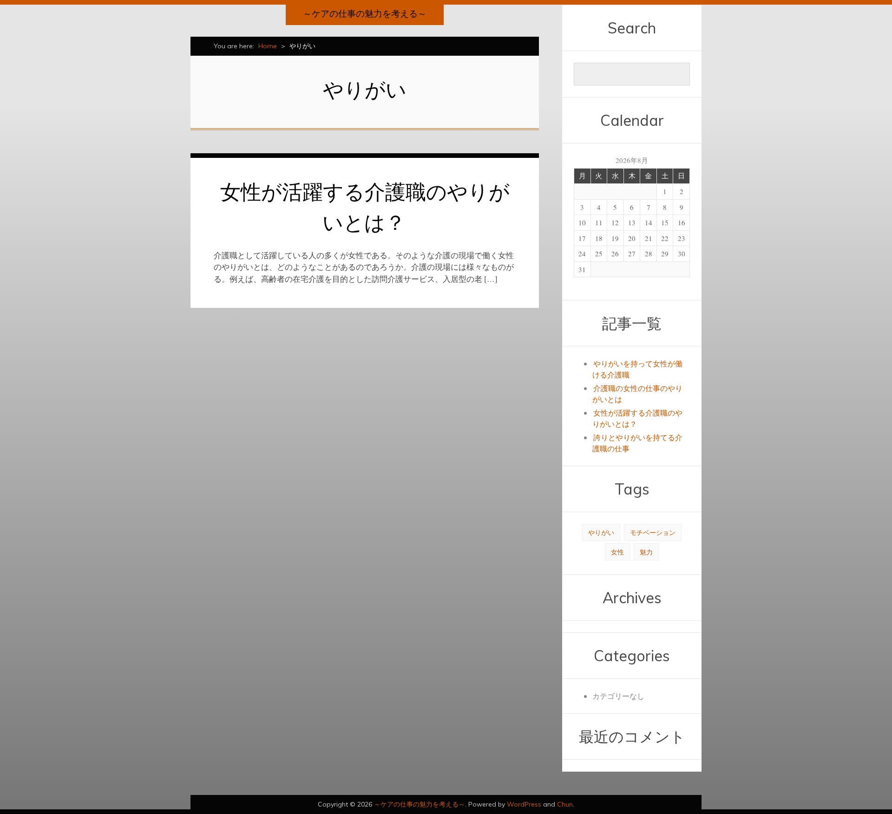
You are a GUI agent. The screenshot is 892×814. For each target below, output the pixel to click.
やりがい (601, 532)
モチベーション (653, 532)
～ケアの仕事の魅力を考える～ (364, 13)
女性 (617, 551)
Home (267, 46)
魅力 (646, 551)
